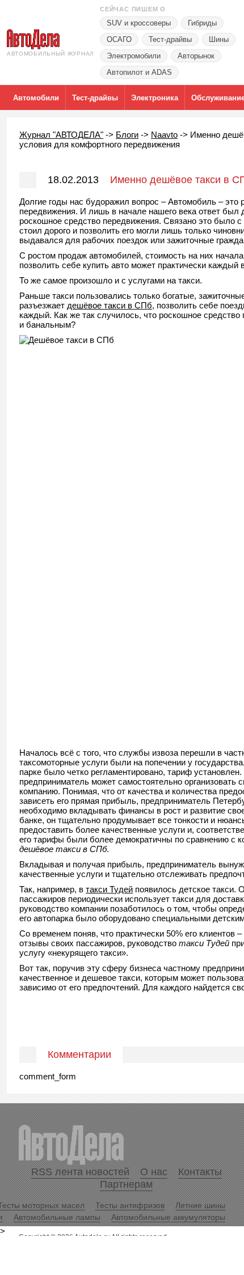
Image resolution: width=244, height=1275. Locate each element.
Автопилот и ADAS (139, 72)
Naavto (164, 134)
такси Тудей (109, 889)
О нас (153, 1171)
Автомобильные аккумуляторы (168, 1217)
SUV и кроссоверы (139, 23)
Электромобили (134, 56)
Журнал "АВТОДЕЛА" (61, 134)
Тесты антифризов (130, 1205)
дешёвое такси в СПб (109, 305)
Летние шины (200, 1205)
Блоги (127, 134)
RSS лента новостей (80, 1171)
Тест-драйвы (170, 39)
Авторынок (196, 56)
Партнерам (126, 1184)
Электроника (154, 98)
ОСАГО (119, 39)
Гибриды (202, 23)
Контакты (200, 1171)
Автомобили (36, 98)
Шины (219, 39)
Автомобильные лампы (57, 1217)
